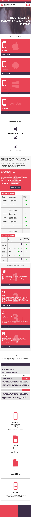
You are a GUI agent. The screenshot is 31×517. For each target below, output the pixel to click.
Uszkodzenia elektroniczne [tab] (9, 372)
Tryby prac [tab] (5, 364)
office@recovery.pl (11, 0)
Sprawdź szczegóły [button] (6, 284)
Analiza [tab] (4, 366)
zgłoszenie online (15, 187)
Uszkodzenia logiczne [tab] (8, 369)
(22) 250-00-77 (4, 0)
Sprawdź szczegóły (6, 54)
